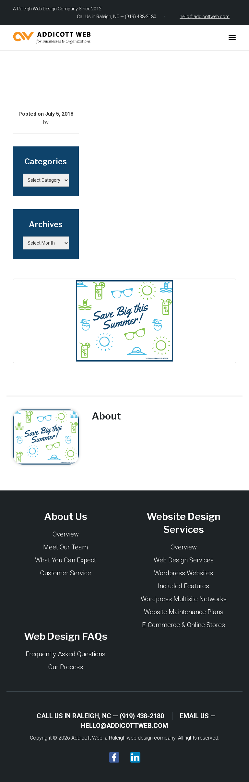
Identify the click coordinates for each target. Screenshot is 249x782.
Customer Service (65, 573)
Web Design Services (184, 560)
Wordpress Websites (183, 573)
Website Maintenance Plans (183, 612)
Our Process (65, 667)
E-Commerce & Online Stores (183, 625)
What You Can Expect (65, 560)
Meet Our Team (65, 547)
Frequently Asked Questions (65, 654)
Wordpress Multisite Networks (184, 599)
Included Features (183, 586)
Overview (66, 534)
